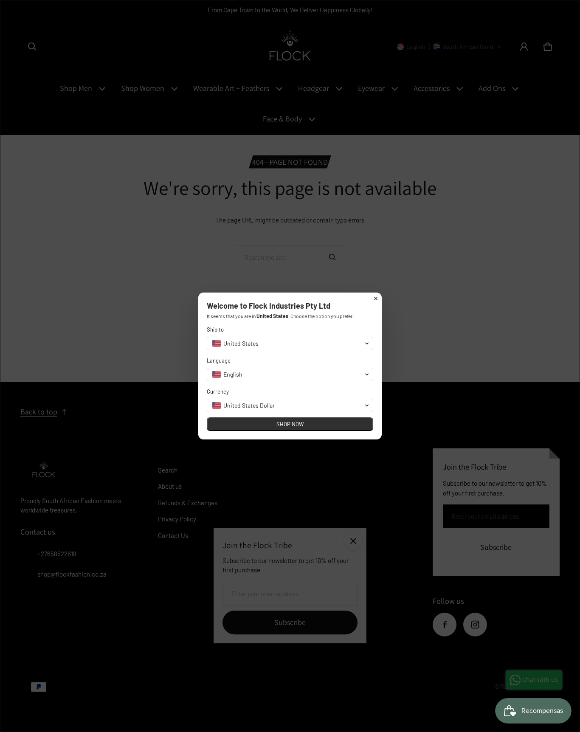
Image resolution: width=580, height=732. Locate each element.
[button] (290, 343)
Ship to (215, 329)
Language (219, 360)
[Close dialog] (376, 298)
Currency (218, 391)
